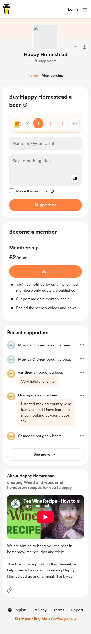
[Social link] (9, 590)
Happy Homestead (45, 54)
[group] (45, 277)
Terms (58, 610)
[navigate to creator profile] (45, 37)
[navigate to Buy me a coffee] (6, 9)
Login (73, 9)
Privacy (40, 610)
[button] (85, 10)
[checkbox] (28, 191)
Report (77, 610)
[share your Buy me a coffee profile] (84, 47)
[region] (45, 151)
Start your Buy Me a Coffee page (44, 619)
